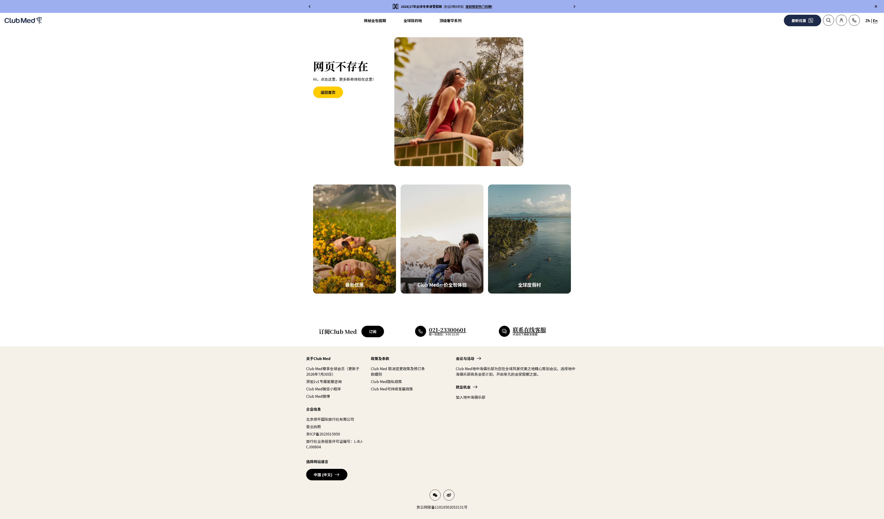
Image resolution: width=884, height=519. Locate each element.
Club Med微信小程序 (323, 389)
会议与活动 (465, 358)
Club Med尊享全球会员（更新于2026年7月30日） (332, 371)
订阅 (372, 331)
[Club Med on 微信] (435, 495)
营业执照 (313, 426)
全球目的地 (413, 20)
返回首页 (328, 92)
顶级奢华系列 (450, 20)
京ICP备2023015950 (323, 434)
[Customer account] (841, 20)
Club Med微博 (318, 396)
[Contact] (854, 20)
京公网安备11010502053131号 (442, 507)
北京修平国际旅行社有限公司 (330, 419)
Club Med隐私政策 (386, 381)
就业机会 (463, 387)
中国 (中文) (323, 474)
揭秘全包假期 (375, 20)
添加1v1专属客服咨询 (324, 381)
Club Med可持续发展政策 (392, 389)
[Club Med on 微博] (448, 495)
